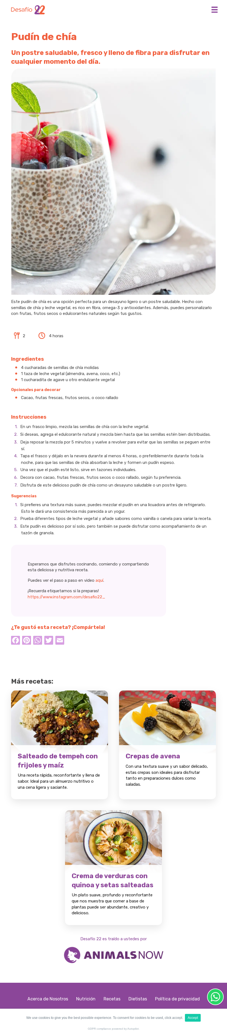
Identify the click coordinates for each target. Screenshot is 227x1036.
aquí (99, 580)
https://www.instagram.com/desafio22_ (66, 596)
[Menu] (214, 10)
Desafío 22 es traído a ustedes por (113, 938)
